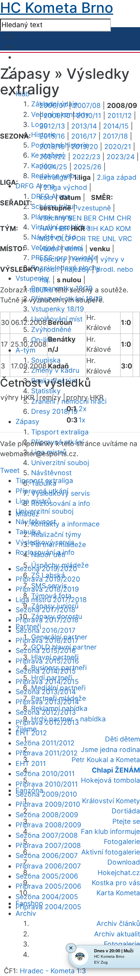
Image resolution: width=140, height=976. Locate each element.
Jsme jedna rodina (110, 749)
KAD (107, 228)
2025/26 (88, 167)
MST (46, 238)
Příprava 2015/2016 (47, 661)
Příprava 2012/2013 (47, 722)
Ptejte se (126, 821)
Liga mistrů (33, 501)
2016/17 (83, 136)
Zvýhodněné (51, 329)
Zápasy (27, 421)
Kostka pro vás (116, 883)
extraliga (53, 177)
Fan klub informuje (110, 831)
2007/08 (87, 105)
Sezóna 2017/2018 (45, 610)
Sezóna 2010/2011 (45, 773)
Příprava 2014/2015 (47, 681)
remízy (83, 259)
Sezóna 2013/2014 (46, 692)
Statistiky (46, 391)
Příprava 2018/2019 (47, 589)
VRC (125, 238)
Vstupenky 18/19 (57, 309)
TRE (94, 238)
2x (83, 409)
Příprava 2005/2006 (48, 886)
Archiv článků (118, 923)
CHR (124, 218)
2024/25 (53, 167)
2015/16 (52, 136)
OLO (63, 238)
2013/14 (84, 126)
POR (79, 238)
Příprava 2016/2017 (47, 640)
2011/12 (119, 115)
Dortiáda (126, 811)
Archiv (26, 913)
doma (74, 249)
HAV (46, 228)
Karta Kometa (118, 893)
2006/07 (53, 105)
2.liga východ (65, 187)
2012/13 (52, 126)
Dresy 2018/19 (54, 411)
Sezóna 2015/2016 (46, 650)
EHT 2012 (31, 733)
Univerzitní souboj (60, 462)
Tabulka (28, 532)
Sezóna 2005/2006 (47, 876)
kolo (46, 197)
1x (82, 420)
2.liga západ (116, 177)
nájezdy (77, 269)
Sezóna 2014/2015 (46, 671)
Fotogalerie (122, 841)
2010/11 (89, 115)
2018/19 (52, 146)
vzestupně (94, 208)
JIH (92, 228)
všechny (52, 218)
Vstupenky (32, 278)
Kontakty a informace (65, 524)
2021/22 (52, 157)
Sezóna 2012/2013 (46, 712)
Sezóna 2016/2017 (45, 630)
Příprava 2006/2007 (48, 866)
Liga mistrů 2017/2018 (51, 600)
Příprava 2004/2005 (48, 907)
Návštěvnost (51, 473)
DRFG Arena (35, 186)
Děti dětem (122, 739)
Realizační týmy (56, 534)
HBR (62, 228)
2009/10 (57, 115)
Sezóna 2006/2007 (47, 855)
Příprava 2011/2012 (47, 753)
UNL (109, 238)
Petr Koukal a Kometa (106, 759)
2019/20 (84, 146)
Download (123, 862)
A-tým (25, 350)
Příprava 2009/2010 (48, 804)
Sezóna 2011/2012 (45, 743)
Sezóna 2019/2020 (46, 568)
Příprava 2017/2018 (47, 620)
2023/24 (121, 157)
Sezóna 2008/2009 (47, 815)
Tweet (9, 470)
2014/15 (116, 126)
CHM (106, 218)
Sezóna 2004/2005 (47, 897)
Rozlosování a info (60, 503)
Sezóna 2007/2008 (47, 835)
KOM (123, 228)
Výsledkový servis (45, 542)
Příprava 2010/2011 (47, 784)
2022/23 (86, 157)
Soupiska (46, 360)
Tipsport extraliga (60, 432)
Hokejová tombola (110, 780)
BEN (75, 218)
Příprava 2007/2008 (48, 845)
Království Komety (111, 801)
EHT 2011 (31, 763)
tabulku (41, 290)
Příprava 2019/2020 (48, 579)
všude (49, 249)
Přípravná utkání (42, 491)
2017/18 (115, 136)
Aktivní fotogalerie (110, 852)
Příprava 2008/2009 (48, 825)
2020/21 (117, 146)
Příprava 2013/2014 (47, 702)
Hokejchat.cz (119, 872)
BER (90, 218)
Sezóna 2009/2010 (46, 794)
